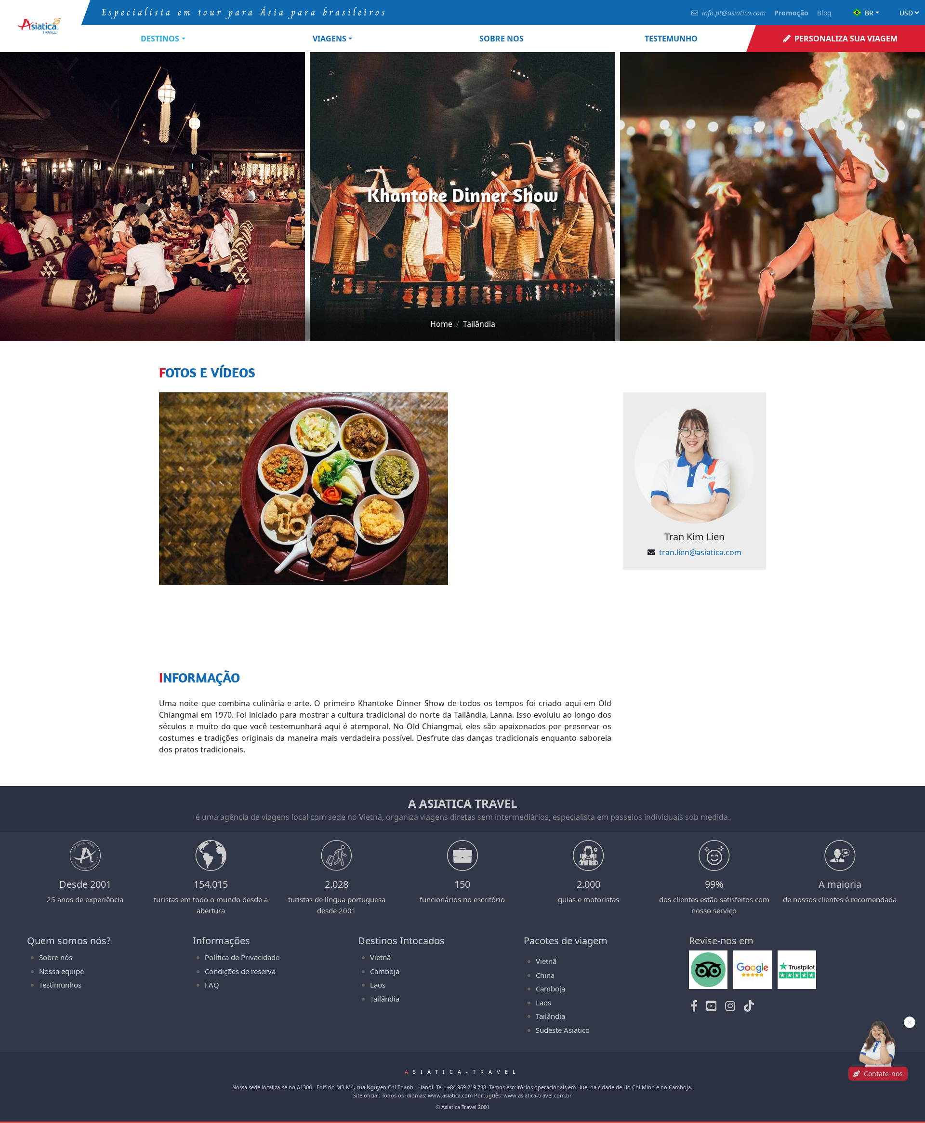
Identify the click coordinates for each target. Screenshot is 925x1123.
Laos (377, 984)
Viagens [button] (329, 38)
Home (441, 324)
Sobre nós (55, 957)
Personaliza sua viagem (846, 38)
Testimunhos (60, 984)
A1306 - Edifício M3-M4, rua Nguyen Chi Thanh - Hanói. (366, 1087)
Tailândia (479, 324)
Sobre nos (501, 38)
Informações (221, 940)
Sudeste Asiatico (563, 1030)
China (545, 975)
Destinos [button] (160, 38)
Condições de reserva (240, 971)
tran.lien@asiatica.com (700, 552)
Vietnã (380, 957)
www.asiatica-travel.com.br (537, 1095)
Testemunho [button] (671, 38)
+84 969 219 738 (466, 1087)
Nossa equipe (61, 971)
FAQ (212, 984)
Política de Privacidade (242, 957)
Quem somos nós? (69, 940)
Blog (824, 12)
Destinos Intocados (401, 940)
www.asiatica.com (450, 1095)
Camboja (384, 971)
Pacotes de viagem (566, 940)
